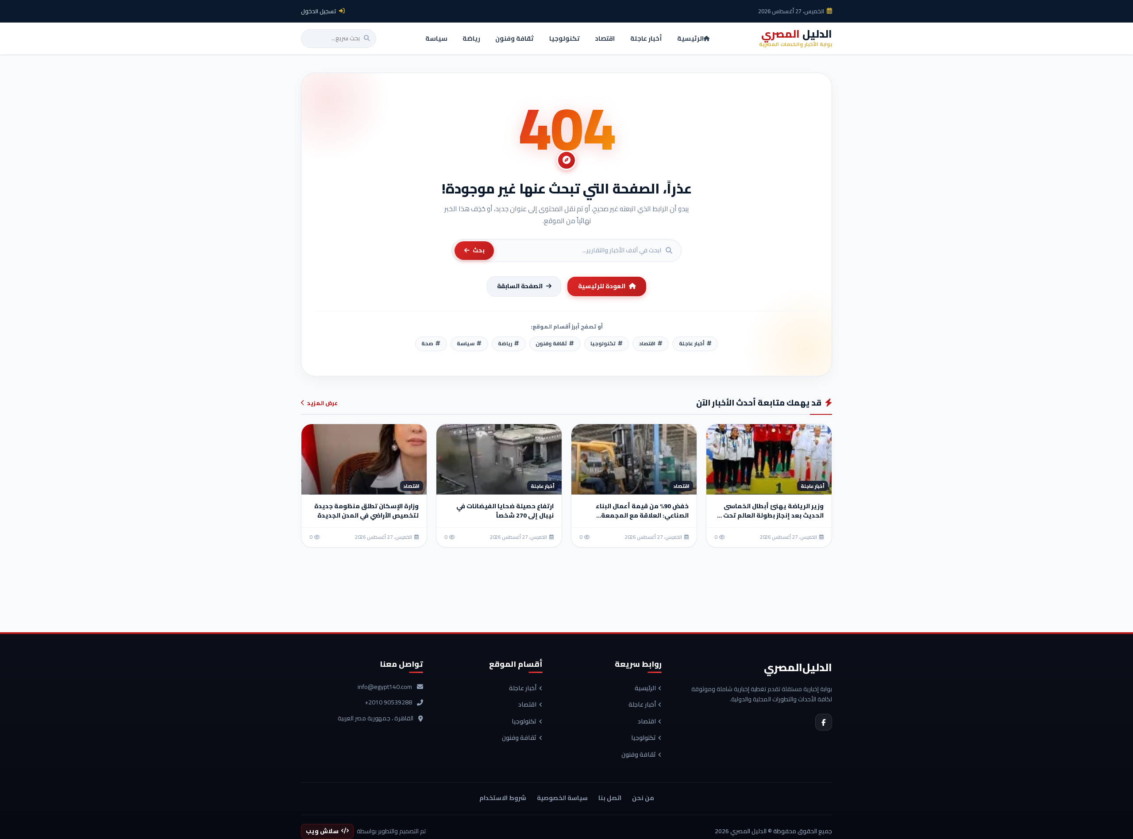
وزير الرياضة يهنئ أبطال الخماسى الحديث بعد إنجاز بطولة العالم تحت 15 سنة (769, 515)
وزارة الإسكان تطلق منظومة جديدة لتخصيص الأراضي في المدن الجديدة (366, 510)
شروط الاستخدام (502, 798)
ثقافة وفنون (638, 755)
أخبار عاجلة (642, 705)
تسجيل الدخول (318, 11)
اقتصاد (647, 721)
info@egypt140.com (385, 687)
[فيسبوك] (823, 722)
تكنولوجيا (643, 738)
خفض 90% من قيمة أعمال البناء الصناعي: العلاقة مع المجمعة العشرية (642, 515)
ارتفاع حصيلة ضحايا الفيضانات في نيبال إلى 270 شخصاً (505, 510)
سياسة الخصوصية (562, 798)
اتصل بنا (609, 798)
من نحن (643, 798)
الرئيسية (645, 688)
